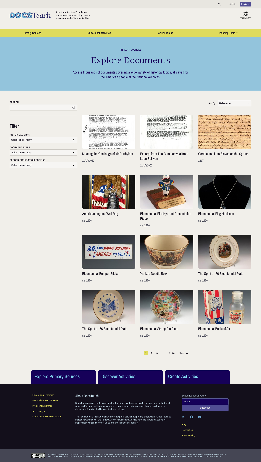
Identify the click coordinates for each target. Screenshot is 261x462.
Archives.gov (38, 411)
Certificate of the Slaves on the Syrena (224, 141)
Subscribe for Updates (194, 395)
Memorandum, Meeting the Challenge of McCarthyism (108, 141)
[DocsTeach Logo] (30, 15)
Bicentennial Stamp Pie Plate (166, 314)
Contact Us (187, 430)
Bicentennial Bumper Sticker (108, 259)
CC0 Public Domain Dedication (112, 456)
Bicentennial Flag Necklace (224, 201)
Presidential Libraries (42, 406)
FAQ (184, 424)
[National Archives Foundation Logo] (245, 15)
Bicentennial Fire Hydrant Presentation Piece (166, 201)
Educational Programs (43, 395)
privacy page (198, 456)
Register (245, 4)
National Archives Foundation (46, 416)
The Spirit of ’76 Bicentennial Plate (224, 259)
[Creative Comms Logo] (38, 455)
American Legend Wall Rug (108, 201)
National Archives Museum (45, 400)
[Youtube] (199, 417)
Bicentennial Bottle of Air (224, 314)
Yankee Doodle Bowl (166, 259)
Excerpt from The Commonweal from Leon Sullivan (166, 141)
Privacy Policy (188, 435)
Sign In (232, 4)
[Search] (219, 4)
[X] (183, 417)
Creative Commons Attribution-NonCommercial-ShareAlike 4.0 (111, 454)
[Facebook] (191, 417)
